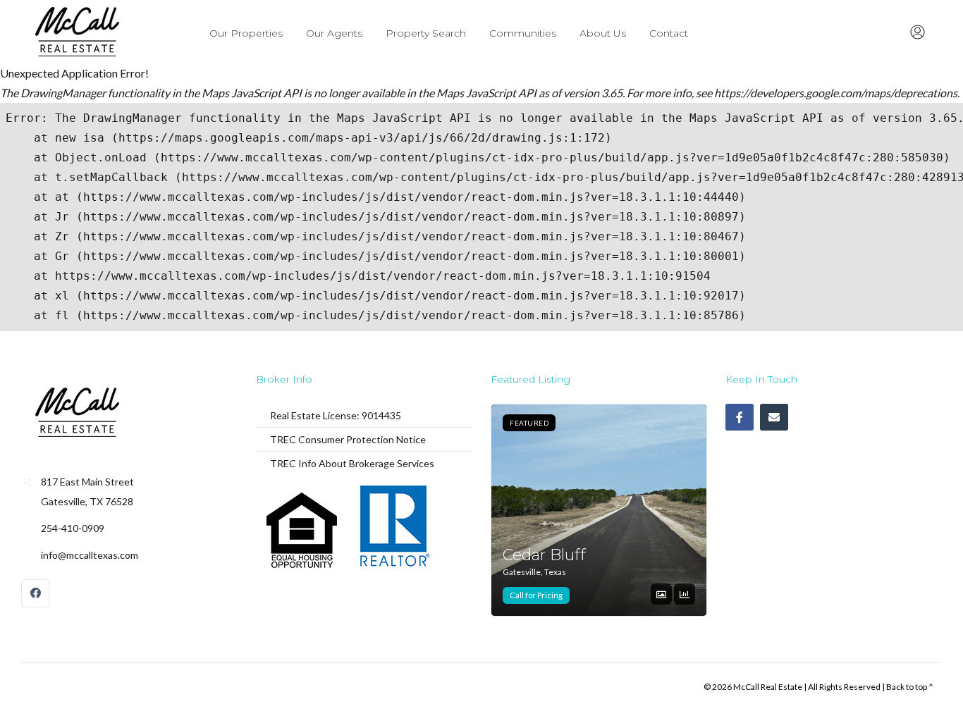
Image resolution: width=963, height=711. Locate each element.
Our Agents (334, 33)
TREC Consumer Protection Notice (348, 439)
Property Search (426, 33)
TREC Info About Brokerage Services (352, 463)
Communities (522, 33)
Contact (668, 33)
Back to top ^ (909, 686)
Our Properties (246, 33)
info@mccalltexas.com (89, 555)
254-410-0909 (72, 528)
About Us (602, 33)
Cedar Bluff (544, 554)
